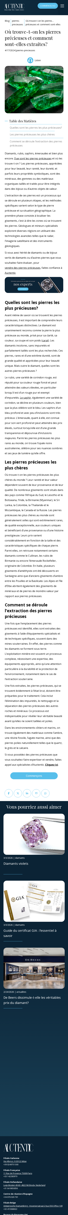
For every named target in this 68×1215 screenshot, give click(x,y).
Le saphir (25, 397)
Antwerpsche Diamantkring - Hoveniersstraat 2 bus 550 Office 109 (32, 1206)
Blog (7, 20)
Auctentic (10, 273)
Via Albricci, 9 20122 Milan (15, 1161)
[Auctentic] (18, 1148)
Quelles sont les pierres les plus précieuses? (36, 127)
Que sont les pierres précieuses (33, 158)
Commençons (34, 776)
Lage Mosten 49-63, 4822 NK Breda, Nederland (24, 1185)
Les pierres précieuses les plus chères (32, 134)
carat (45, 340)
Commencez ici (47, 5)
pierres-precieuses (17, 22)
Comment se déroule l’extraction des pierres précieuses (36, 143)
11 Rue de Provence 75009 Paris (17, 1173)
